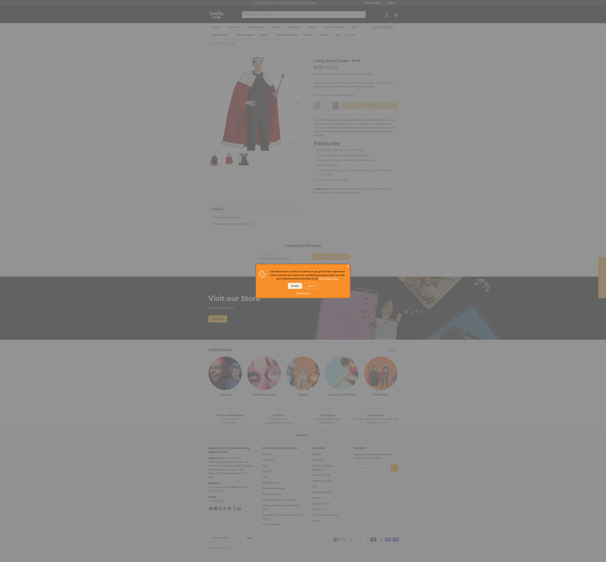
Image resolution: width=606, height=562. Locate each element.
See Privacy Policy (328, 278)
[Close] (348, 266)
